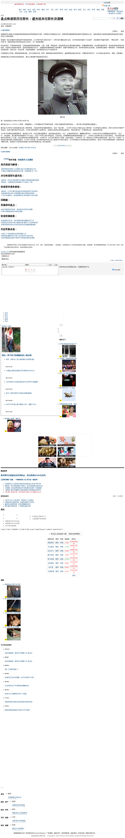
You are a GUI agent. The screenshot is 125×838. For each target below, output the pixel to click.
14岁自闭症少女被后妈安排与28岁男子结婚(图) (22, 382)
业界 (13, 821)
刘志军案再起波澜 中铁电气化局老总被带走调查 (17, 238)
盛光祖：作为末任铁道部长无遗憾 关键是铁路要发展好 (20, 180)
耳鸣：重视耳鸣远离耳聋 (47, 466)
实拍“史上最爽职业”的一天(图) (16, 694)
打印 (5, 159)
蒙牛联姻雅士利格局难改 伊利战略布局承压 (26, 490)
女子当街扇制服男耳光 (67, 373)
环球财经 (22, 805)
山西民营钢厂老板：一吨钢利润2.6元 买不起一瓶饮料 (19, 479)
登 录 (50, 265)
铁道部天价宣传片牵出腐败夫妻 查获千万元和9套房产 (19, 222)
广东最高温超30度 (24, 506)
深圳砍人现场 (6, 326)
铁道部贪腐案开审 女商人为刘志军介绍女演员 (17, 236)
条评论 (7, 30)
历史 (89, 9)
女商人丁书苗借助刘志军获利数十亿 (13, 234)
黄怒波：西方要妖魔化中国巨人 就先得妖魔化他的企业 (24, 486)
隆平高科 (51, 555)
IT (23, 828)
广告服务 (49, 833)
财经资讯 (120, 11)
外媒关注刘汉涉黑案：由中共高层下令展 (19, 677)
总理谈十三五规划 (27, 500)
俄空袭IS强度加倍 (11, 506)
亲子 (47, 9)
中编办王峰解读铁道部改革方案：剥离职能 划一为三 (19, 171)
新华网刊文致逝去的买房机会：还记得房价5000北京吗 (23, 475)
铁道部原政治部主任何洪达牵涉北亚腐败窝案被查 (18, 224)
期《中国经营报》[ (11, 669)
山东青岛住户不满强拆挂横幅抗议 (17, 685)
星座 (34, 11)
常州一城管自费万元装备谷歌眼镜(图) (19, 393)
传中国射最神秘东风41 (12, 598)
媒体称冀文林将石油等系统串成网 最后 (18, 702)
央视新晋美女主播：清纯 (68, 404)
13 (67, 145)
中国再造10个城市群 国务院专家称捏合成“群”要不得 (23, 484)
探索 (6, 319)
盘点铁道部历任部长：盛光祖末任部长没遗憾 (17, 209)
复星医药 (51, 542)
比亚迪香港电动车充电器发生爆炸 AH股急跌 (26, 488)
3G (17, 828)
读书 (75, 9)
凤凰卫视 (107, 6)
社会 (6, 313)
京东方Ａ (51, 551)
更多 (73, 575)
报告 (24, 821)
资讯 (20, 9)
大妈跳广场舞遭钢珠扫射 (68, 358)
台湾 (16, 797)
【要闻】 (8, 490)
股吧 (57, 542)
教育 (79, 9)
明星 (13, 813)
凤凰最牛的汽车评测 (12, 523)
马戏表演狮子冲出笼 (27, 502)
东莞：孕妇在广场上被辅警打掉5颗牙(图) (20, 359)
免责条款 (74, 833)
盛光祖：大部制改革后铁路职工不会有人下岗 (17, 182)
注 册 (56, 265)
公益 (25, 11)
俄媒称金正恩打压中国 (12, 584)
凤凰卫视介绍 (90, 833)
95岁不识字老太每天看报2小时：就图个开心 (21, 404)
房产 (56, 9)
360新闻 (120, 496)
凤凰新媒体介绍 (19, 833)
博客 (102, 9)
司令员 (33, 147)
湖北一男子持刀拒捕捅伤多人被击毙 (17, 355)
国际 (12, 797)
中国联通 (51, 571)
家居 (61, 9)
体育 (33, 9)
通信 (13, 828)
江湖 (20, 813)
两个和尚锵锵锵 (10, 526)
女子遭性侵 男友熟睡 (12, 627)
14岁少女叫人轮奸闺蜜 (12, 613)
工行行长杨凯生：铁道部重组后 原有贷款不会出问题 (19, 195)
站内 (114, 18)
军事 (93, 9)
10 (64, 145)
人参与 (3, 30)
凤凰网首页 (20, 4)
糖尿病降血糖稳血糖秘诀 (47, 445)
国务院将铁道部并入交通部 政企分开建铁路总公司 (18, 169)
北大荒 (50, 567)
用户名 (4, 265)
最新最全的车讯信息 (12, 521)
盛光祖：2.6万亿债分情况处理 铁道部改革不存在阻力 (19, 191)
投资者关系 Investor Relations (35, 833)
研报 (61, 542)
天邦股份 (51, 563)
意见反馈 (81, 833)
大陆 (9, 797)
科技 (66, 9)
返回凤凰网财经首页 (8, 254)
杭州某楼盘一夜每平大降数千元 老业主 (18, 653)
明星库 (24, 813)
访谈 (20, 821)
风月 (17, 813)
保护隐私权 (65, 833)
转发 (7, 159)
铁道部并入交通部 (115, 13)
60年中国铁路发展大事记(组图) (12, 211)
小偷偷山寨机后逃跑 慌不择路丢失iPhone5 (20, 370)
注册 (105, 3)
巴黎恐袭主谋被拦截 (12, 502)
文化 (84, 9)
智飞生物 (51, 559)
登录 (108, 3)
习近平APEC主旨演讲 (12, 500)
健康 (43, 9)
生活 (6, 317)
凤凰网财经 (111, 11)
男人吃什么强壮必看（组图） (47, 456)
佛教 (30, 11)
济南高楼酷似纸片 (24, 504)
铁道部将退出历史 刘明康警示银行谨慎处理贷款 (17, 193)
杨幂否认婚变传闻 (11, 504)
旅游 (70, 9)
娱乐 (29, 9)
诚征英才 (57, 833)
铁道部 (21, 147)
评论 (17, 821)
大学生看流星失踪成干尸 (68, 344)
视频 (98, 9)
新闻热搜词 (5, 496)
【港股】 (8, 488)
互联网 (20, 828)
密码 (27, 265)
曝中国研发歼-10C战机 (67, 388)
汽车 (52, 9)
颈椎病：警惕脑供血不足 (66, 456)
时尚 (38, 9)
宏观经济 (15, 805)
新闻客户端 (42, 4)
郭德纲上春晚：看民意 (12, 418)
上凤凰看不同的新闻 (39, 519)
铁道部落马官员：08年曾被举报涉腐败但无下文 (17, 220)
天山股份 (51, 547)
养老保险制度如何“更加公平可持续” (17, 710)
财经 (24, 9)
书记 (25, 147)
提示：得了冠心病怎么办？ (66, 445)
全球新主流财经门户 (39, 516)
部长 (29, 147)
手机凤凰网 (31, 4)
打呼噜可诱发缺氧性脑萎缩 (66, 466)
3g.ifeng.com (5, 252)
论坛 (21, 11)
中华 (16, 142)
